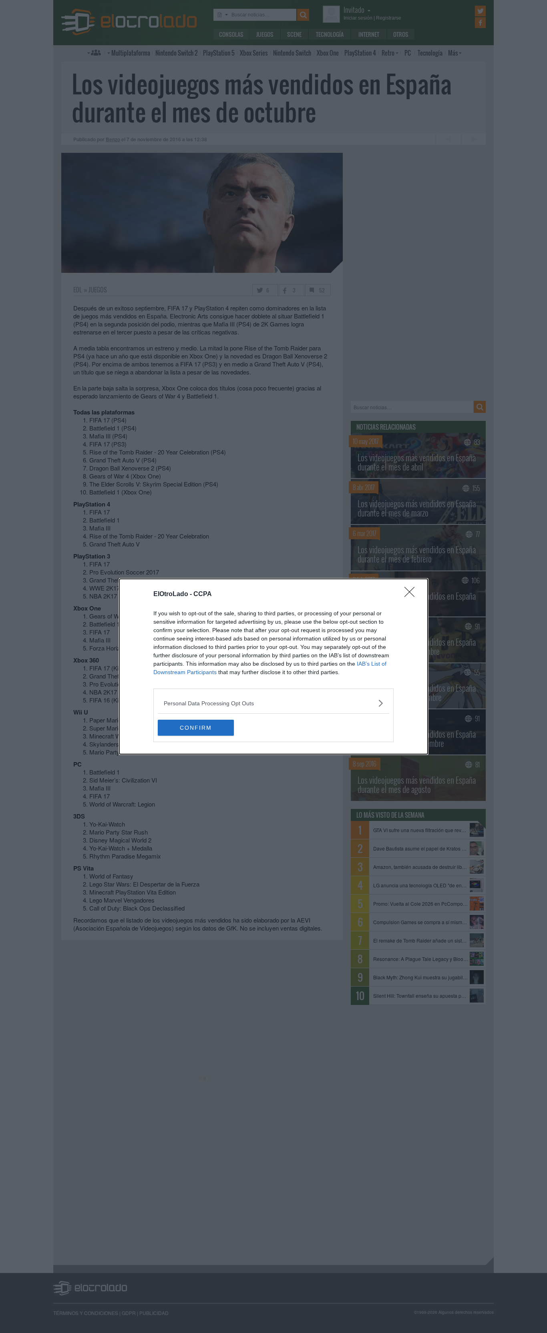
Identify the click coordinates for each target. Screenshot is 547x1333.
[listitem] (273, 703)
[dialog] (273, 666)
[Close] (412, 594)
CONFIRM (196, 728)
